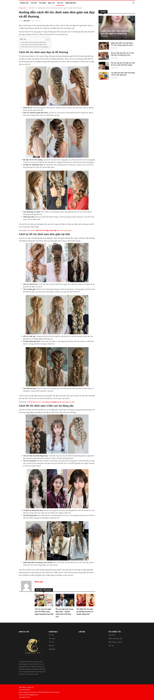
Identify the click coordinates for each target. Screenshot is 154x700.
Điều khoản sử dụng (115, 642)
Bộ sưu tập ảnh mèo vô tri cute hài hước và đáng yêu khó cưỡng (122, 55)
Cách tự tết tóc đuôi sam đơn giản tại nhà (33, 44)
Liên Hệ (111, 646)
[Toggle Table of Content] (46, 39)
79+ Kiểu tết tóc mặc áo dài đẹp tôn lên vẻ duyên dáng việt (84, 611)
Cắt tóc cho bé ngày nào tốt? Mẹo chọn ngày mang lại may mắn (44, 611)
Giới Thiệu (111, 635)
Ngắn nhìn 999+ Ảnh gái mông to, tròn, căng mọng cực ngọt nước (122, 45)
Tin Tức (31, 8)
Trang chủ (22, 8)
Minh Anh (27, 21)
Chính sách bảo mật (115, 638)
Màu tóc (51, 646)
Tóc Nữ (51, 635)
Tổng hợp (52, 649)
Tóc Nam (52, 638)
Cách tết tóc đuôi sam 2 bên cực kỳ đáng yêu (35, 47)
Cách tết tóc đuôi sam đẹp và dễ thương (33, 42)
